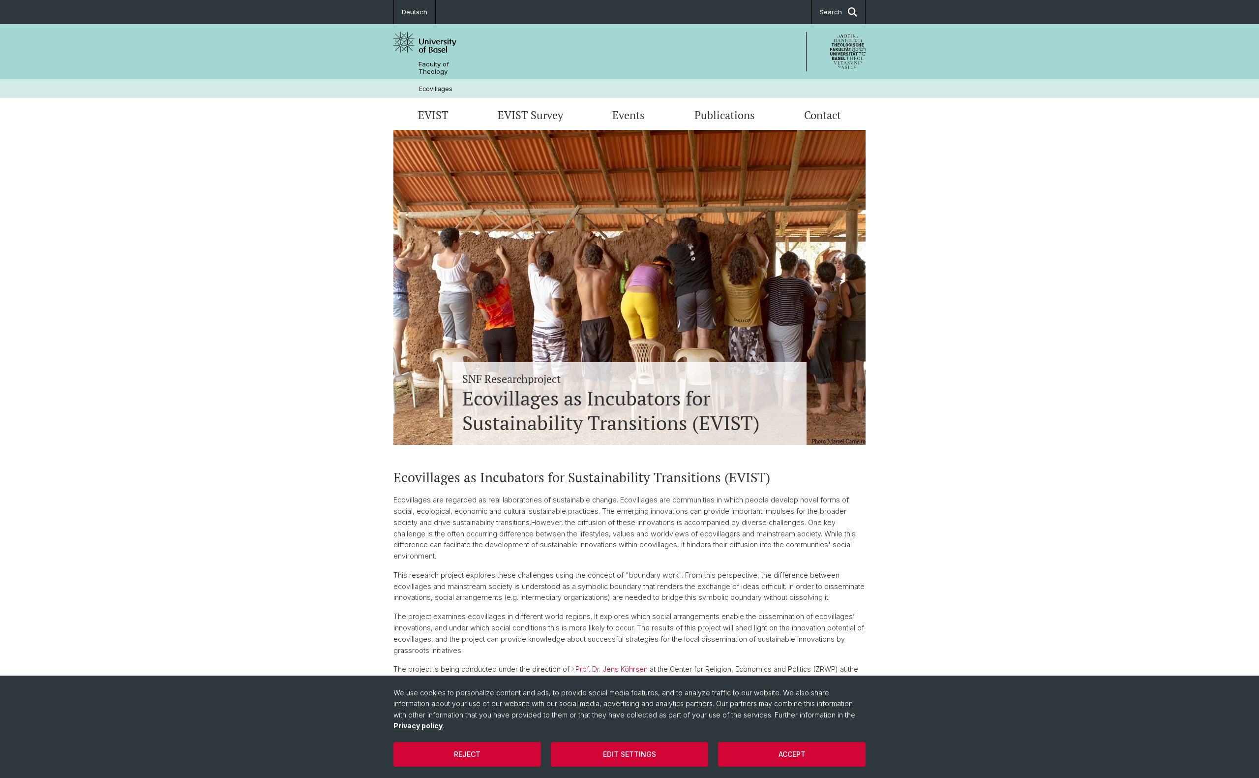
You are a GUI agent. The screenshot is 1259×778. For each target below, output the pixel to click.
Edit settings (629, 754)
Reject (467, 754)
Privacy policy (418, 725)
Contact (822, 115)
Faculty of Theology (434, 68)
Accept (792, 754)
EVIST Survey (530, 115)
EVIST (433, 115)
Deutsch (414, 12)
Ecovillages (435, 89)
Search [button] (831, 12)
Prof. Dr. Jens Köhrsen (611, 669)
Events (628, 115)
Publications (724, 115)
